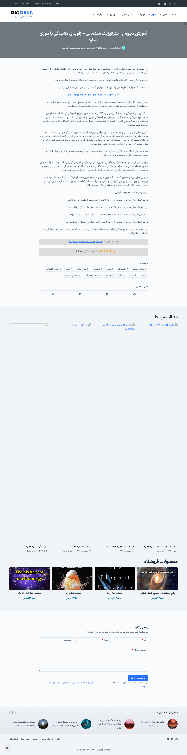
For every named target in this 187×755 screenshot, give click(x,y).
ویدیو (112, 14)
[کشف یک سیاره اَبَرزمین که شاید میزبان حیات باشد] (172, 724)
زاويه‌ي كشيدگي (53, 269)
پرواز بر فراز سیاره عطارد (37, 547)
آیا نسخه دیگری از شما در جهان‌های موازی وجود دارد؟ (65, 723)
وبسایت (67, 640)
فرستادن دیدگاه (138, 677)
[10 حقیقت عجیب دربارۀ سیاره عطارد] (158, 432)
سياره (132, 275)
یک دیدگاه (67, 551)
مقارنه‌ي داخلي (73, 275)
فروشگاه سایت (47, 3)
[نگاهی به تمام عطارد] (72, 432)
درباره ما (36, 3)
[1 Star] (113, 251)
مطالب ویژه (70, 48)
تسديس (97, 269)
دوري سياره (82, 269)
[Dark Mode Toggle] (7, 748)
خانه (57, 3)
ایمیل (105, 640)
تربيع (110, 269)
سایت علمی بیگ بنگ (22, 16)
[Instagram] (159, 4)
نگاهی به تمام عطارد (81, 547)
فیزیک (142, 14)
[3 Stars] (107, 250)
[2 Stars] (110, 250)
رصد (69, 269)
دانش (165, 14)
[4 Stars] (104, 250)
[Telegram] (52, 294)
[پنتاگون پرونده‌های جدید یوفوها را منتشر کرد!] (43, 724)
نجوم (153, 14)
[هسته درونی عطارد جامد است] (115, 432)
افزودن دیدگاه (139, 650)
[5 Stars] (101, 250)
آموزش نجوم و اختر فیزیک (85, 48)
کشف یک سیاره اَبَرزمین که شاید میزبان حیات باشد (153, 723)
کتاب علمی (127, 14)
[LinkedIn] (79, 294)
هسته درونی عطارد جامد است (120, 547)
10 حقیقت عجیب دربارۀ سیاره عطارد (161, 547)
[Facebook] (170, 4)
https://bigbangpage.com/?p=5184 (85, 241)
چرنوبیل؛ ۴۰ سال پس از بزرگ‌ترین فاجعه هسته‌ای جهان (110, 724)
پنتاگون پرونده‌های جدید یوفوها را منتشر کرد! (24, 723)
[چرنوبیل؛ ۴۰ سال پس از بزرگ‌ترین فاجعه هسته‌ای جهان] (129, 724)
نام (144, 640)
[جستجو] (175, 4)
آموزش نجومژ (140, 269)
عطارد (121, 275)
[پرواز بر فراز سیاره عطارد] (28, 432)
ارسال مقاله (15, 3)
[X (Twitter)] (165, 4)
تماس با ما (25, 3)
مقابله (109, 275)
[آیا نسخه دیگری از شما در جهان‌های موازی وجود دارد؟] (86, 724)
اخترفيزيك (123, 269)
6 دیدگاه (161, 551)
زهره (144, 275)
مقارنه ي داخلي (93, 275)
